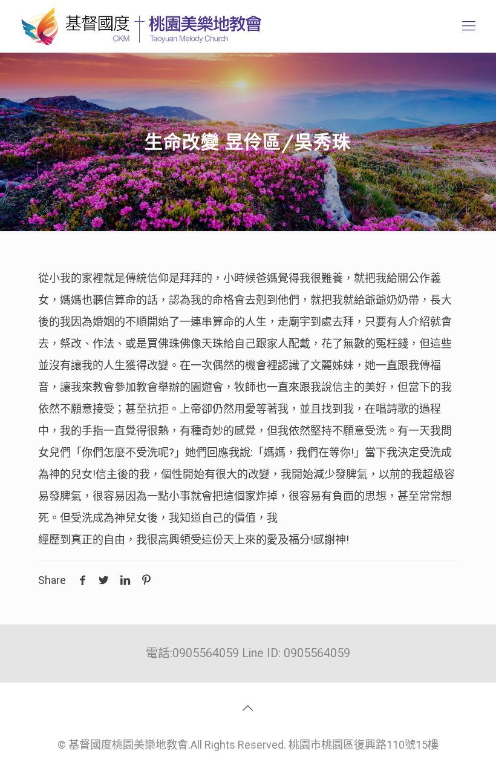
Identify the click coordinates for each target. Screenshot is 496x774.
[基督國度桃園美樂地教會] (139, 26)
